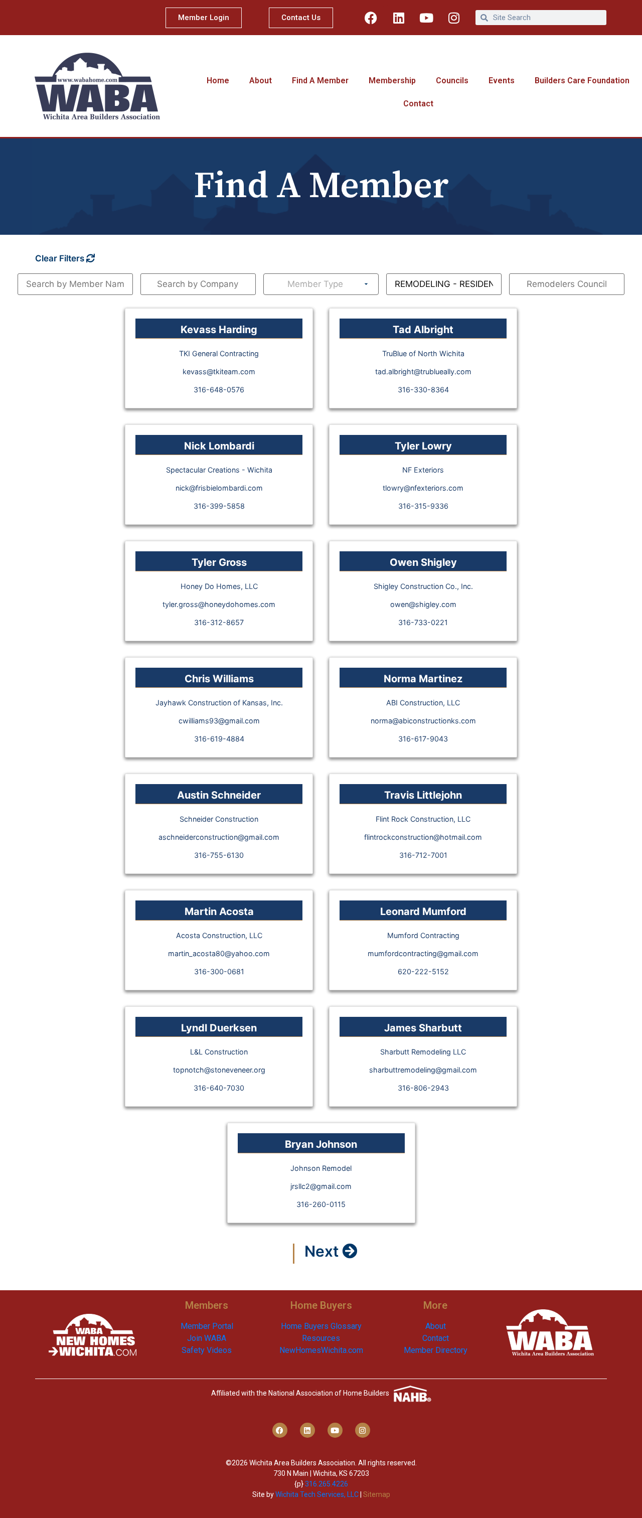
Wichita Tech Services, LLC (317, 1494)
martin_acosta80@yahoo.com (219, 953)
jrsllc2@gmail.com (321, 1186)
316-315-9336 (423, 506)
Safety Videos (207, 1350)
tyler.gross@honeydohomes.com (219, 604)
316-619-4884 (219, 738)
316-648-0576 (219, 389)
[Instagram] (453, 17)
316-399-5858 (219, 506)
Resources (321, 1338)
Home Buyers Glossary (321, 1326)
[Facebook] (371, 17)
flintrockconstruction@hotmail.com (423, 837)
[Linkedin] (398, 17)
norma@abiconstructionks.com (423, 720)
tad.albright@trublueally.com (423, 371)
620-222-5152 (423, 971)
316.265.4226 (326, 1484)
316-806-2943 (423, 1088)
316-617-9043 (423, 738)
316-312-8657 (219, 622)
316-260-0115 (321, 1204)
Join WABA (206, 1338)
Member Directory (435, 1350)
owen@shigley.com (423, 604)
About (260, 80)
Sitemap (376, 1494)
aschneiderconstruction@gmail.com (218, 837)
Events (502, 80)
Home (218, 80)
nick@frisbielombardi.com (219, 488)
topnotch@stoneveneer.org (219, 1070)
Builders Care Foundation (582, 80)
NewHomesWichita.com (321, 1350)
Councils (452, 80)
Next (323, 1251)
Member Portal (207, 1326)
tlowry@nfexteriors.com (423, 488)
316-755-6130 (219, 855)
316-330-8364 (423, 389)
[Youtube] (426, 17)
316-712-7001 (423, 855)
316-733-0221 (423, 622)
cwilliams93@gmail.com (219, 720)
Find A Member (320, 80)
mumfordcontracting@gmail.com (423, 953)
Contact (418, 103)
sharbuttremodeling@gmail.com (423, 1070)
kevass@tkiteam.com (219, 371)
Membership (392, 80)
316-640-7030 (219, 1088)
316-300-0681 (219, 971)
